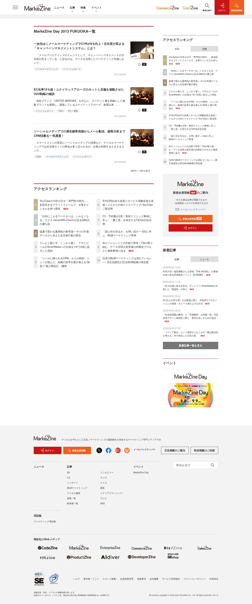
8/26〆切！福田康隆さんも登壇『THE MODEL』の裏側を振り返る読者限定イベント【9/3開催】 (190, 273)
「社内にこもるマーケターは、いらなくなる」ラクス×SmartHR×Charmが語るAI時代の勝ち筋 (64, 220)
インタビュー (106, 472)
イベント (96, 7)
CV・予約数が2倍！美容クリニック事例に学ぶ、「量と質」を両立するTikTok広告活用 (126, 220)
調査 (102, 487)
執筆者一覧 (72, 503)
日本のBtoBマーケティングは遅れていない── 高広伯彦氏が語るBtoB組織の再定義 (127, 260)
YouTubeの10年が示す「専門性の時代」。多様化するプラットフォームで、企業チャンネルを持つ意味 (64, 204)
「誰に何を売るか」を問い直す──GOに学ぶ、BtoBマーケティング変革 (126, 233)
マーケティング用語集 (45, 521)
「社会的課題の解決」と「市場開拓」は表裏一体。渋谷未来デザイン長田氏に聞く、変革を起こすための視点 (190, 316)
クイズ (103, 482)
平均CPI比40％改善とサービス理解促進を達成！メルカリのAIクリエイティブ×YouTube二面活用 (127, 204)
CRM (38, 156)
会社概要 (154, 578)
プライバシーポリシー (195, 578)
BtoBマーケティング (77, 487)
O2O (60, 110)
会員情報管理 (126, 578)
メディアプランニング (111, 492)
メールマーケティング (47, 68)
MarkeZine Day (141, 472)
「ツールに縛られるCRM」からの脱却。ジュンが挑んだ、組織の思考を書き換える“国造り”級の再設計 (65, 262)
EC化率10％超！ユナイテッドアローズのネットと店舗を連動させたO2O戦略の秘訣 (79, 91)
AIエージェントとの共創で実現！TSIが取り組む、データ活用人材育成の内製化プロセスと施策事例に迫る (127, 246)
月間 (204, 49)
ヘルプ (76, 578)
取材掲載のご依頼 (204, 450)
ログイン (192, 228)
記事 (72, 7)
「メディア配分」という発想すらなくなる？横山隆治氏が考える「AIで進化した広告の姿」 (190, 334)
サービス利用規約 (171, 578)
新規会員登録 (192, 218)
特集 (83, 7)
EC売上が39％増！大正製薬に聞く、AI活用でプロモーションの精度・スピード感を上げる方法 (190, 301)
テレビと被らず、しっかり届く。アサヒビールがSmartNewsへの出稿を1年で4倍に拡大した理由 (65, 246)
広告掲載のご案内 (175, 450)
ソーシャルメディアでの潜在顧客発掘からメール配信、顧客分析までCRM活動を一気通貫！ (79, 133)
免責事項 (141, 578)
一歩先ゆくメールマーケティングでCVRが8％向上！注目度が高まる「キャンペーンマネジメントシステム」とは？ (79, 45)
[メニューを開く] (15, 7)
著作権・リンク (91, 578)
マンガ (103, 477)
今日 (177, 49)
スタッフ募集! (109, 578)
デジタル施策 (73, 492)
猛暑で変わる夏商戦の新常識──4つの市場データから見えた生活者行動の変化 (64, 233)
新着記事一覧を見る (190, 345)
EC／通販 (73, 110)
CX (68, 477)
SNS (102, 503)
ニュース (59, 7)
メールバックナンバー (193, 209)
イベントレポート (72, 68)
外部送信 (213, 578)
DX (68, 472)
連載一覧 (71, 498)
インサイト (72, 482)
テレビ (103, 498)
